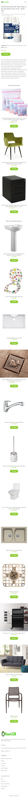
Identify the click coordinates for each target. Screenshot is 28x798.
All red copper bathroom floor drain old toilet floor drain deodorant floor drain (14, 380)
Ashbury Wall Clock (14, 591)
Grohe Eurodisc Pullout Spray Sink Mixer (14, 422)
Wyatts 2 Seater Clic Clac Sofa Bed (14, 674)
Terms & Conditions (5, 783)
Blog (2, 779)
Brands (2, 760)
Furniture (3, 765)
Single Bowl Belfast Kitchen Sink (14, 338)
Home (2, 13)
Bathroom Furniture (22, 45)
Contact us (3, 781)
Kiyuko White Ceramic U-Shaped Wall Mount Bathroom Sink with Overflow (14, 254)
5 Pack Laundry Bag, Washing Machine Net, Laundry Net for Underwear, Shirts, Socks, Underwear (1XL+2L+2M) (14, 120)
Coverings (3, 763)
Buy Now (6, 54)
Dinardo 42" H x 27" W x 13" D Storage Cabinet (14, 633)
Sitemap (3, 788)
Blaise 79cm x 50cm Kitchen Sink (14, 550)
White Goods (4, 770)
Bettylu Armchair (14, 716)
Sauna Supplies (4, 768)
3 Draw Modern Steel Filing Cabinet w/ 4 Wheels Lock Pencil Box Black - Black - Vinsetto (14, 206)
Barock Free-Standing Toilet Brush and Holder (14, 466)
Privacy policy (4, 786)
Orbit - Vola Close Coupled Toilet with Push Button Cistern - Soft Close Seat (14, 508)
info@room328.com (5, 751)
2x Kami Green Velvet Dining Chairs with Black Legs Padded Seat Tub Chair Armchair (14, 163)
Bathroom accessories (12, 45)
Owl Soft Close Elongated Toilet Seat (14, 296)
